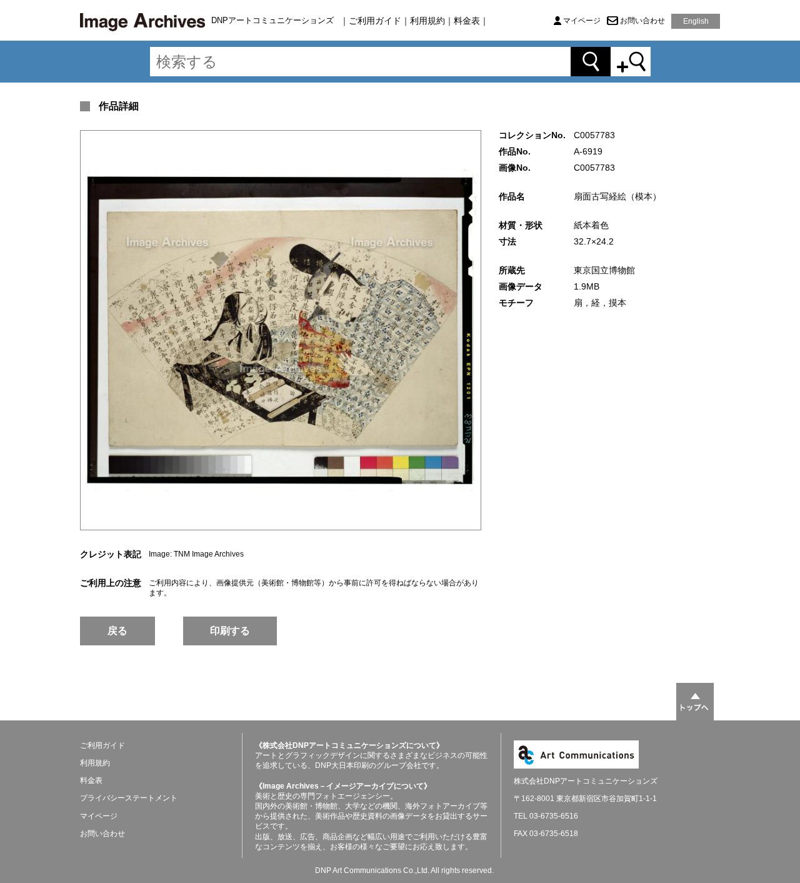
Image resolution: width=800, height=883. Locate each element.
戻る (118, 630)
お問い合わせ (642, 20)
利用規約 (427, 21)
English (696, 21)
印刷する (230, 630)
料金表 (467, 21)
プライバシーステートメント (129, 798)
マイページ (582, 20)
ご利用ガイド (375, 21)
